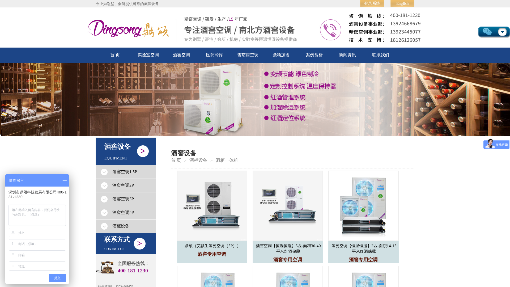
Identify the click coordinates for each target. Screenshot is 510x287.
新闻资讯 (347, 55)
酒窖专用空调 (212, 254)
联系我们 (380, 55)
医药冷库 (214, 55)
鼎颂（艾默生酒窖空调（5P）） (213, 246)
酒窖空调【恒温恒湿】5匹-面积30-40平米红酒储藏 (288, 249)
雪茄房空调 (247, 55)
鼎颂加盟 (281, 55)
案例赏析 (314, 55)
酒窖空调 (181, 55)
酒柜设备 (198, 160)
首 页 (115, 55)
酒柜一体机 (227, 160)
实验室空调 (148, 55)
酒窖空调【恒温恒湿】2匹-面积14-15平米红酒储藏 (364, 249)
